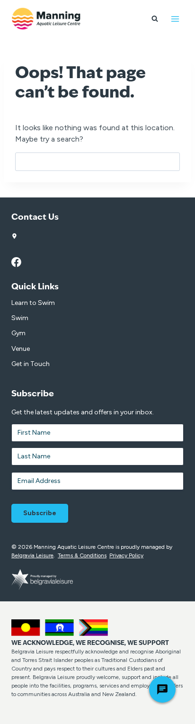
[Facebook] (21, 262)
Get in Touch (30, 364)
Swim (19, 318)
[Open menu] (175, 18)
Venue (20, 349)
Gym (18, 333)
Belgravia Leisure (32, 555)
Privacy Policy (126, 555)
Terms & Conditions (82, 555)
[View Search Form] (154, 19)
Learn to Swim (33, 303)
